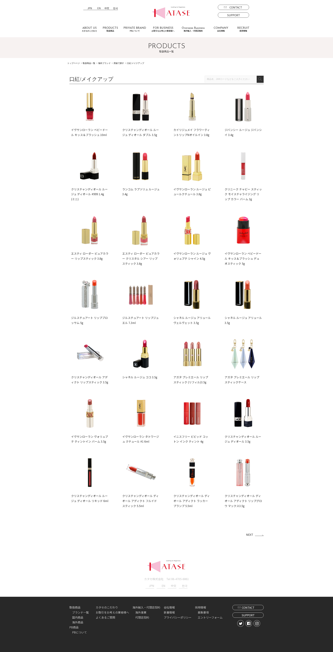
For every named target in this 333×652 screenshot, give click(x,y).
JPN (89, 8)
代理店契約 (142, 617)
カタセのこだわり (107, 607)
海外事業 (140, 612)
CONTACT (235, 7)
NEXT (249, 534)
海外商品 (77, 622)
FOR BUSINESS (163, 29)
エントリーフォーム (210, 617)
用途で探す (119, 63)
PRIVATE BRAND (134, 29)
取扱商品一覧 (89, 63)
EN (99, 8)
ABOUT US (89, 29)
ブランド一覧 (80, 612)
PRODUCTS (110, 29)
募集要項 (203, 612)
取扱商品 (74, 607)
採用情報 (200, 607)
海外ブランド (104, 63)
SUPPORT (233, 15)
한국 (115, 8)
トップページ (73, 63)
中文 (106, 8)
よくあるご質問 (105, 617)
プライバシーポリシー (177, 617)
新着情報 (169, 612)
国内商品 (77, 617)
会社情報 (169, 607)
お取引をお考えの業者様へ (112, 612)
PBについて (79, 632)
